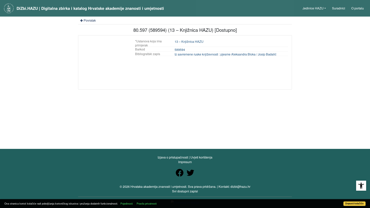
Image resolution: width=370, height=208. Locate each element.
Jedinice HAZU (313, 8)
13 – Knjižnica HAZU (189, 41)
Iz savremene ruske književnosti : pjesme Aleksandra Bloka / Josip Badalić (225, 54)
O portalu (357, 8)
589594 (180, 49)
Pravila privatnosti (147, 203)
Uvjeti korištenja (201, 157)
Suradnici (338, 8)
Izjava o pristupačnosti (173, 157)
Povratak (90, 20)
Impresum (185, 162)
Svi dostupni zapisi (185, 191)
